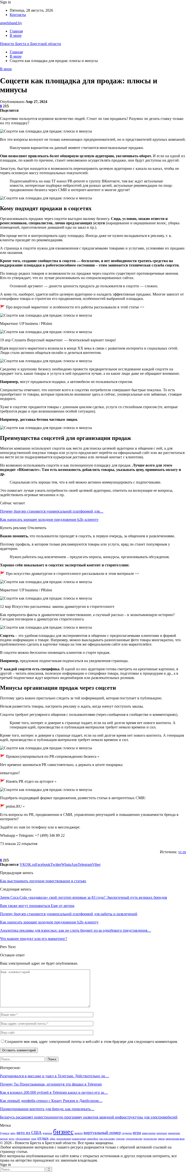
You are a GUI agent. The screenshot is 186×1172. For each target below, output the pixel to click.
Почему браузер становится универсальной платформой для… (51, 511)
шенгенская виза (175, 1138)
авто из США (29, 1132)
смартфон (92, 1138)
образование (23, 1138)
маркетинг (174, 1133)
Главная (16, 31)
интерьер (161, 1133)
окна (33, 1138)
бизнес (63, 1131)
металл (4, 1138)
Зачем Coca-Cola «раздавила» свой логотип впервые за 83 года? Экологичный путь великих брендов (83, 897)
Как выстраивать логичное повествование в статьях (43, 881)
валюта (79, 1133)
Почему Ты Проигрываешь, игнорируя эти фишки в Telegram (51, 1084)
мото (12, 1138)
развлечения (79, 1138)
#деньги (4, 1133)
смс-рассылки (107, 1138)
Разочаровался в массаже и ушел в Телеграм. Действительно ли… (54, 1076)
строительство (134, 1138)
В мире (16, 35)
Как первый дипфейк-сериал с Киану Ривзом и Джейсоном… (51, 1101)
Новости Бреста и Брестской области (30, 44)
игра (137, 1132)
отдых (43, 1138)
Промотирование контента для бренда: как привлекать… (47, 1109)
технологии (150, 1138)
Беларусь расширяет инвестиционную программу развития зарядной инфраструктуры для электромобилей (89, 1117)
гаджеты (127, 1133)
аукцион (47, 1133)
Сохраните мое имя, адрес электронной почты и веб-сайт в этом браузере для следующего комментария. (91, 1041)
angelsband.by (11, 23)
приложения (63, 1138)
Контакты (18, 15)
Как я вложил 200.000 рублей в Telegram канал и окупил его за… (54, 1092)
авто (13, 1133)
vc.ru (182, 852)
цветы (161, 1138)
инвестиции (148, 1133)
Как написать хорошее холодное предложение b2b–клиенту (49, 519)
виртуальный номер (102, 1132)
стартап (120, 1138)
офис (52, 1138)
